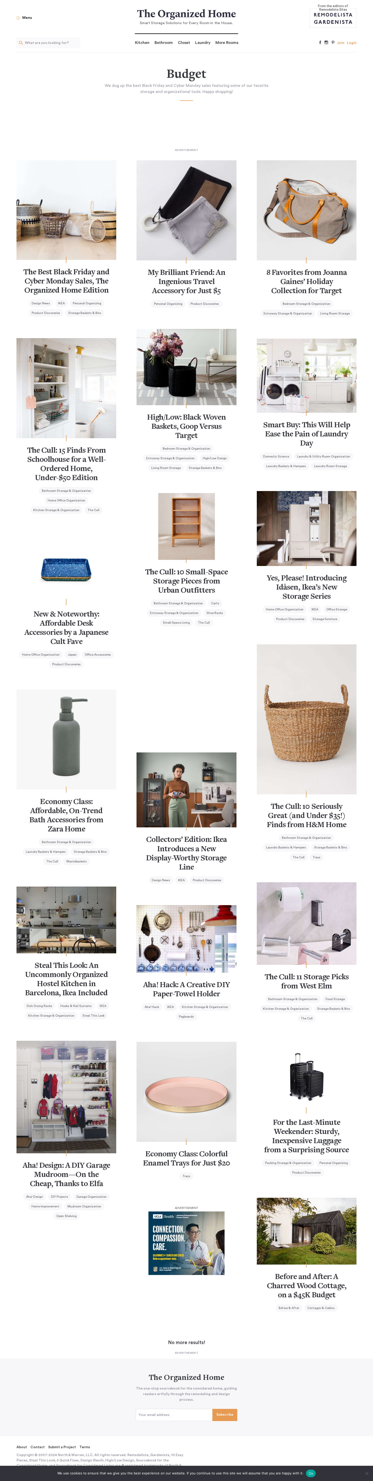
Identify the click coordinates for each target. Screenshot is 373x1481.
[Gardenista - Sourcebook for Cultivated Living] (333, 22)
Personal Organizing (87, 303)
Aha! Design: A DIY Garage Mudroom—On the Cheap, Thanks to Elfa (66, 1175)
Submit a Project (62, 1447)
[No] (366, 1473)
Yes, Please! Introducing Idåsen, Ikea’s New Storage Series (306, 588)
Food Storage (335, 999)
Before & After (289, 1308)
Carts (215, 603)
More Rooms (226, 43)
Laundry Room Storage (330, 466)
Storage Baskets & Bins (84, 312)
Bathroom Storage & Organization (66, 490)
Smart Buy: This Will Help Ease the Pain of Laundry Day (306, 434)
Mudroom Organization (84, 1206)
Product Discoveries (46, 312)
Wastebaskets (76, 861)
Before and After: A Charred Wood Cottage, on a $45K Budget (306, 1286)
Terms (84, 1447)
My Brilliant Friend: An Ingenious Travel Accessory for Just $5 (186, 282)
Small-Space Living (176, 622)
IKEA (61, 303)
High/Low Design (215, 458)
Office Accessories (98, 654)
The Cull (93, 510)
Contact (37, 1447)
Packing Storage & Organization (288, 1162)
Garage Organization (91, 1196)
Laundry (202, 43)
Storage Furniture (325, 619)
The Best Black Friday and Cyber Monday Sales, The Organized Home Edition (66, 282)
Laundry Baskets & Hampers (286, 466)
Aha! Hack (152, 1007)
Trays (316, 857)
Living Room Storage (335, 313)
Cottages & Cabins (321, 1308)
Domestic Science (276, 456)
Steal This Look (93, 1015)
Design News (41, 303)
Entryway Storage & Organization (288, 313)
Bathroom (164, 43)
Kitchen (142, 43)
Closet (184, 43)
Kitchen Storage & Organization (56, 510)
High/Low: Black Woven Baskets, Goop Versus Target (186, 427)
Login (352, 43)
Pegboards (186, 1016)
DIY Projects (59, 1196)
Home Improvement (45, 1206)
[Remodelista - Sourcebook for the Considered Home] (333, 14)
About (21, 1447)
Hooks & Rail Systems (76, 1005)
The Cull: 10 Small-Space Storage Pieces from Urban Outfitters (186, 582)
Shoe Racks (215, 613)
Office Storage (336, 609)
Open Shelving (66, 1216)
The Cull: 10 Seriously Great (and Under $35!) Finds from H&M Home (306, 816)
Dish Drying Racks (39, 1005)
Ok (311, 1473)
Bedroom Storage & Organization (306, 303)
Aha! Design (34, 1196)
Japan (72, 654)
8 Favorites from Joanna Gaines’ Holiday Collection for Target (306, 282)
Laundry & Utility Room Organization (323, 456)
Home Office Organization (66, 500)
